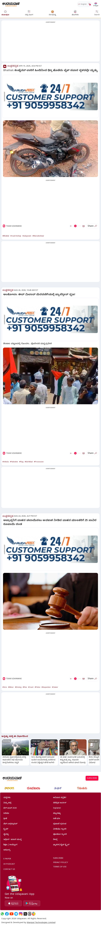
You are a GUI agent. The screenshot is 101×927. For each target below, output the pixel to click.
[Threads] (30, 914)
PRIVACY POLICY (60, 863)
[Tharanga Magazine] (9, 788)
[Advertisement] (50, 42)
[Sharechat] (34, 914)
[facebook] (7, 914)
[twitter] (25, 914)
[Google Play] (31, 903)
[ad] (52, 96)
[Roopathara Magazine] (33, 788)
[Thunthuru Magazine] (82, 788)
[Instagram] (20, 914)
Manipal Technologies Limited (41, 923)
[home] (11, 4)
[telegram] (16, 914)
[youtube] (11, 914)
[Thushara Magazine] (57, 788)
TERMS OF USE (59, 867)
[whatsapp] (2, 914)
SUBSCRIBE (92, 778)
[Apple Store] (13, 903)
